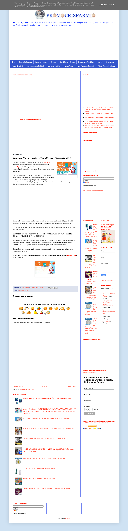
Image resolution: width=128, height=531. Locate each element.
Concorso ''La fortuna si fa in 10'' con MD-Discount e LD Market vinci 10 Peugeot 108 (47, 488)
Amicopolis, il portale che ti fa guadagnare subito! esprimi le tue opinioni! (44, 458)
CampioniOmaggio (41, 62)
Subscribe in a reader (107, 280)
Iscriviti (100, 62)
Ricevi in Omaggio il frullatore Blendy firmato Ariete (107, 226)
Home (14, 62)
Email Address (89, 388)
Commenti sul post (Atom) (26, 389)
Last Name (87, 400)
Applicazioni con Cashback (35, 66)
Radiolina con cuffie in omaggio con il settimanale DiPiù (39, 478)
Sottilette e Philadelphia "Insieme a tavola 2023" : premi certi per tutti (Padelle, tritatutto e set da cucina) (99, 109)
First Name (87, 394)
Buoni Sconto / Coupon (67, 62)
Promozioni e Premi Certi (86, 62)
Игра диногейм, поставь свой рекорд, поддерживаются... (108, 303)
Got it (111, 5)
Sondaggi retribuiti (17, 66)
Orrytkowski (106, 321)
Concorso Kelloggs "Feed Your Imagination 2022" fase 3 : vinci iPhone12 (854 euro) (47, 398)
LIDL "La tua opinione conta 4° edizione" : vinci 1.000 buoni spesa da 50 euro (99, 122)
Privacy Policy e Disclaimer (106, 66)
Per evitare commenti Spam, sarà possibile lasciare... (108, 295)
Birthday (87, 406)
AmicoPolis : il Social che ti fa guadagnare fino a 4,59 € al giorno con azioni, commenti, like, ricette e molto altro (91, 326)
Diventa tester (110, 62)
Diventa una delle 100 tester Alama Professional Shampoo (39, 468)
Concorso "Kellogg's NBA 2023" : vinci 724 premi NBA (99, 114)
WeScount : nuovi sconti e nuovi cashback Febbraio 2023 (99, 118)
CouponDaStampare (25, 62)
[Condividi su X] (53, 288)
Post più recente (18, 386)
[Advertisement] (64, 43)
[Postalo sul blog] (51, 288)
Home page (45, 386)
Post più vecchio (72, 386)
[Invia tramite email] (49, 288)
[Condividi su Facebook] (55, 288)
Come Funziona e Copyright (85, 66)
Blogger (67, 518)
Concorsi (53, 62)
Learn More (103, 5)
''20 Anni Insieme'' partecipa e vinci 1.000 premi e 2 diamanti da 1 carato (44, 438)
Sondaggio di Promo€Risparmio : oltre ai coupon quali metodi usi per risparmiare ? (46, 418)
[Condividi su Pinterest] (57, 288)
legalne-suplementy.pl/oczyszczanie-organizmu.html (108, 312)
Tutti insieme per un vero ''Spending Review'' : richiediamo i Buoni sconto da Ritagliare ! (48, 428)
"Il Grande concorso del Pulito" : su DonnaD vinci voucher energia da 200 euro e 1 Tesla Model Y (99, 126)
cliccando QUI (71, 255)
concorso (47, 162)
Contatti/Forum (68, 66)
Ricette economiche (54, 66)
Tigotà (19, 167)
